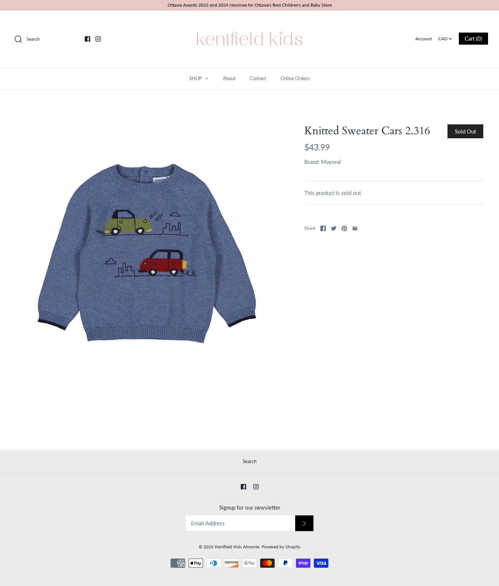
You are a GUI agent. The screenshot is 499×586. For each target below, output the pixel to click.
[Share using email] (355, 228)
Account (423, 38)
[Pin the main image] (344, 228)
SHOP (198, 78)
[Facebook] (87, 39)
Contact (258, 78)
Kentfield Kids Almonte (237, 546)
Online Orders (295, 78)
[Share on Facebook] (323, 228)
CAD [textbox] (445, 36)
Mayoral (331, 161)
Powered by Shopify (281, 546)
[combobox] (445, 36)
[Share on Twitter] (333, 228)
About (229, 78)
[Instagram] (98, 39)
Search (249, 461)
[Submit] (304, 523)
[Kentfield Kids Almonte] (249, 22)
